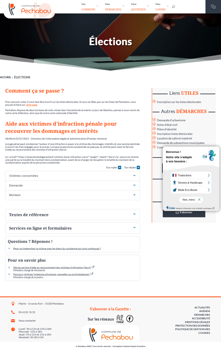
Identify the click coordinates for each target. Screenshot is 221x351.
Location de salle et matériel (174, 138)
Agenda (204, 310)
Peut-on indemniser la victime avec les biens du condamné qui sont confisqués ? (57, 248)
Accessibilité (201, 318)
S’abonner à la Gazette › (110, 309)
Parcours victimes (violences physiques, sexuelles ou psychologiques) (51, 274)
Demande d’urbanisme (171, 120)
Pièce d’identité (167, 129)
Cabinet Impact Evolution (134, 346)
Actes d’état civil (167, 124)
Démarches (202, 314)
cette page (31, 104)
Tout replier (112, 167)
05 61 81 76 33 (27, 312)
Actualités (202, 307)
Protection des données (192, 325)
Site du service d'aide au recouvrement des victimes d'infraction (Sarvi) (52, 267)
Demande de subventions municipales (180, 143)
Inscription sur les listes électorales (179, 102)
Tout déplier (130, 167)
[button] (72, 176)
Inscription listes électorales (175, 134)
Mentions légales (197, 321)
